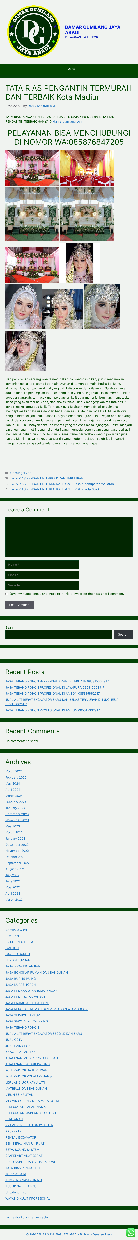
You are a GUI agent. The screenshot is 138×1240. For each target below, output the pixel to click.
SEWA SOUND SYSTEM (22, 1149)
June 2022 (13, 881)
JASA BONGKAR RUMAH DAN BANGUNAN (36, 972)
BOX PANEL (13, 936)
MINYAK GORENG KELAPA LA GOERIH (33, 1101)
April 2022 (12, 893)
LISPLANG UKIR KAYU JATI (25, 1082)
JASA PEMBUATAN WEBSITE (26, 997)
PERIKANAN (14, 1119)
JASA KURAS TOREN (20, 985)
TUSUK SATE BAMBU (21, 1186)
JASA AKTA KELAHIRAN (23, 966)
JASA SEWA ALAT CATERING (26, 1021)
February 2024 (16, 802)
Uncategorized (20, 473)
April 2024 (12, 789)
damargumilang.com (68, 121)
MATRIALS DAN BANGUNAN (26, 1088)
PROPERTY (13, 1131)
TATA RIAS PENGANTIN (22, 1168)
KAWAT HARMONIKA (20, 1052)
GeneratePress (102, 1234)
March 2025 (14, 771)
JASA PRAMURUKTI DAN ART (27, 1003)
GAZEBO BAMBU (17, 954)
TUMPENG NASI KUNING (23, 1180)
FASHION (12, 948)
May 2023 (12, 826)
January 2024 (15, 808)
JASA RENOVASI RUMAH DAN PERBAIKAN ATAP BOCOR (46, 1009)
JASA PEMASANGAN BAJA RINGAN (31, 991)
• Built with (59, 1234)
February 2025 (15, 777)
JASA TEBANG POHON (22, 1027)
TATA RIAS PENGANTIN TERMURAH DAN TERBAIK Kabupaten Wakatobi (62, 484)
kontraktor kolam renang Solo (26, 1217)
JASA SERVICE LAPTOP (22, 1015)
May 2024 (12, 783)
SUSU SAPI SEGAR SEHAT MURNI (30, 1162)
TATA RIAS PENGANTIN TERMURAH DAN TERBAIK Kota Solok (55, 489)
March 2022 (14, 899)
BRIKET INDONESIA (19, 942)
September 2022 (17, 863)
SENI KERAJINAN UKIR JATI (25, 1143)
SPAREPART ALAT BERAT (24, 1156)
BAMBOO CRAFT (17, 930)
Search (10, 627)
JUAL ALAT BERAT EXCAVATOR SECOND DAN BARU (43, 1033)
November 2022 (17, 851)
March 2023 (14, 832)
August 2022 (14, 869)
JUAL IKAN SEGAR (19, 1046)
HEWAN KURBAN (17, 960)
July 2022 (12, 875)
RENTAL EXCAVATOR (20, 1137)
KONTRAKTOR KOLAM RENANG (28, 1076)
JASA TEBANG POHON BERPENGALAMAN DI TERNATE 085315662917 (57, 681)
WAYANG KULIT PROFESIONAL (27, 1198)
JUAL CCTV (14, 1040)
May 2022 (12, 887)
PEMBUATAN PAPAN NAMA (25, 1107)
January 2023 (15, 838)
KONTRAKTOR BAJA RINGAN (26, 1070)
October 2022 (15, 857)
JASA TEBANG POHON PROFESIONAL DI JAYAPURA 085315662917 (54, 687)
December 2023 (17, 814)
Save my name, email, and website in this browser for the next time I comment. (66, 593)
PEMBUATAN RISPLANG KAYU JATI (31, 1113)
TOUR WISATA (15, 1174)
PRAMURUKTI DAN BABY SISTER (29, 1125)
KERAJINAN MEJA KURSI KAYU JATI (31, 1058)
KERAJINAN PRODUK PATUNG (27, 1064)
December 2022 (17, 844)
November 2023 (17, 820)
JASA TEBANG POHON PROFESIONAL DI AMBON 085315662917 (52, 693)
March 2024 (14, 796)
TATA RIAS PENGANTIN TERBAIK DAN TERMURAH (47, 478)
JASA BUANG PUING (20, 978)
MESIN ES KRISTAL (19, 1094)
